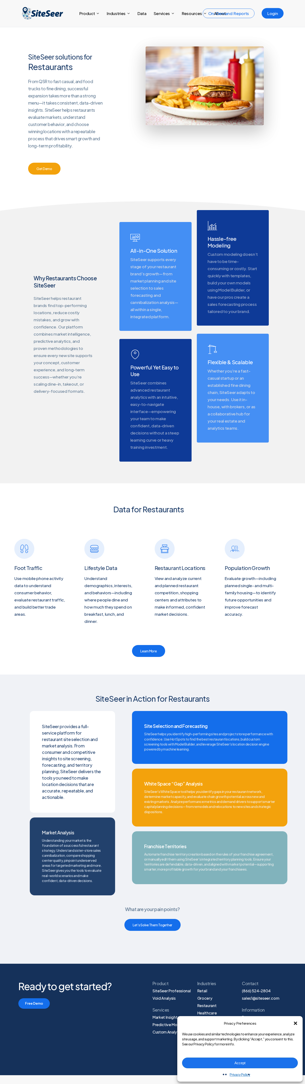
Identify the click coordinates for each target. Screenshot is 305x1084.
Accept (239, 1063)
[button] (295, 1023)
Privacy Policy (240, 1074)
